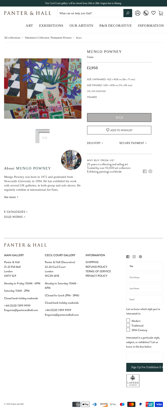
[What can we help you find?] (94, 13)
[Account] (137, 15)
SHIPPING (92, 262)
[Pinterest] (150, 171)
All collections (12, 37)
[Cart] (160, 13)
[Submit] (127, 13)
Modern (136, 321)
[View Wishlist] (153, 14)
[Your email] (144, 299)
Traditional (137, 325)
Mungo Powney (33, 168)
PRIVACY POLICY (96, 276)
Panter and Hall (17, 404)
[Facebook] (144, 171)
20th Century (139, 330)
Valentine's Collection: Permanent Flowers (48, 37)
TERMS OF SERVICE (98, 271)
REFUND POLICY (96, 267)
